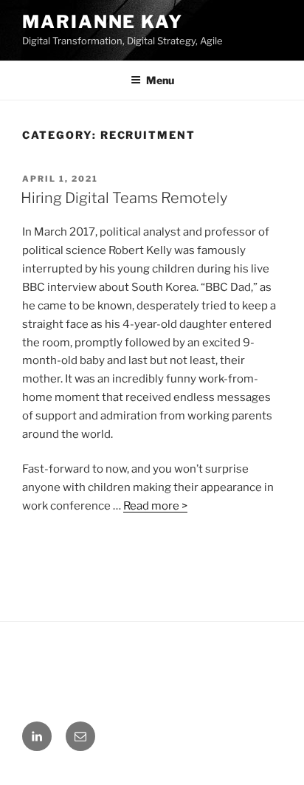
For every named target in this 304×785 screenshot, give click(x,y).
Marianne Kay (102, 21)
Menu (160, 80)
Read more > (155, 506)
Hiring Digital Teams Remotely (124, 198)
